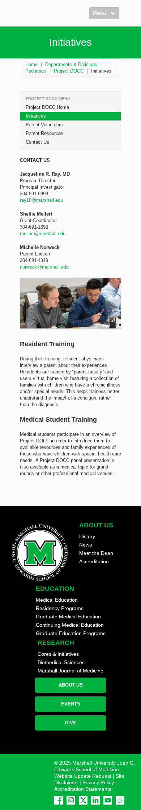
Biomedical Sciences (61, 662)
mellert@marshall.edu (42, 233)
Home (31, 64)
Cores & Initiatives (58, 654)
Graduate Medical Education (68, 616)
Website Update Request (82, 776)
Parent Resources (44, 133)
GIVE (70, 722)
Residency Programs (60, 608)
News (85, 545)
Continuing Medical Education (70, 625)
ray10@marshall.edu (41, 200)
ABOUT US (71, 685)
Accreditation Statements (82, 789)
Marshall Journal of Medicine (70, 671)
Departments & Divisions (71, 64)
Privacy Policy (98, 782)
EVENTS (70, 704)
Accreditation (94, 561)
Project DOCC (69, 71)
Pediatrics (35, 71)
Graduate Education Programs (71, 633)
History (87, 536)
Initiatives (36, 116)
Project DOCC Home (47, 107)
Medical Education (57, 600)
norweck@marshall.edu (44, 267)
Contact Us (37, 142)
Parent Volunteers (44, 124)
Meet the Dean (96, 553)
